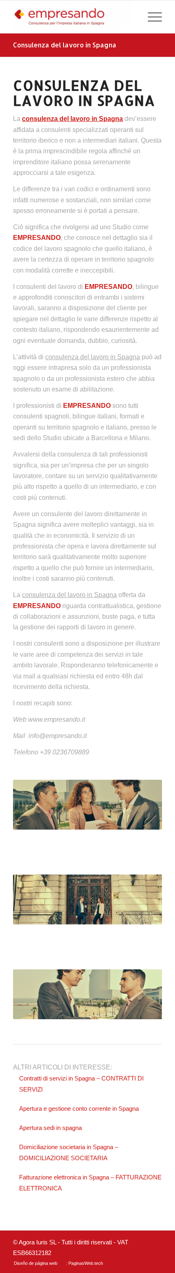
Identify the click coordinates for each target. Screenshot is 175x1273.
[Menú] (151, 16)
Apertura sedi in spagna (50, 1127)
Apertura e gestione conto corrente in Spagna (79, 1108)
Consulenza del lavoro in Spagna (64, 44)
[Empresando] (72, 16)
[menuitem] (151, 16)
